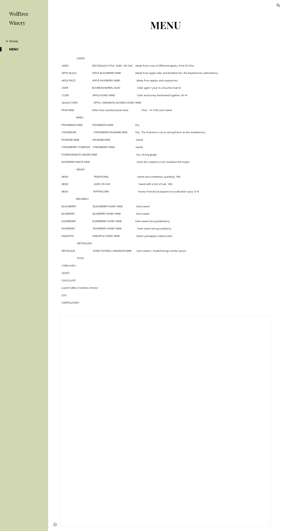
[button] (278, 5)
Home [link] (13, 41)
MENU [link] (13, 49)
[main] (165, 24)
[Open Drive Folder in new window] (264, 320)
